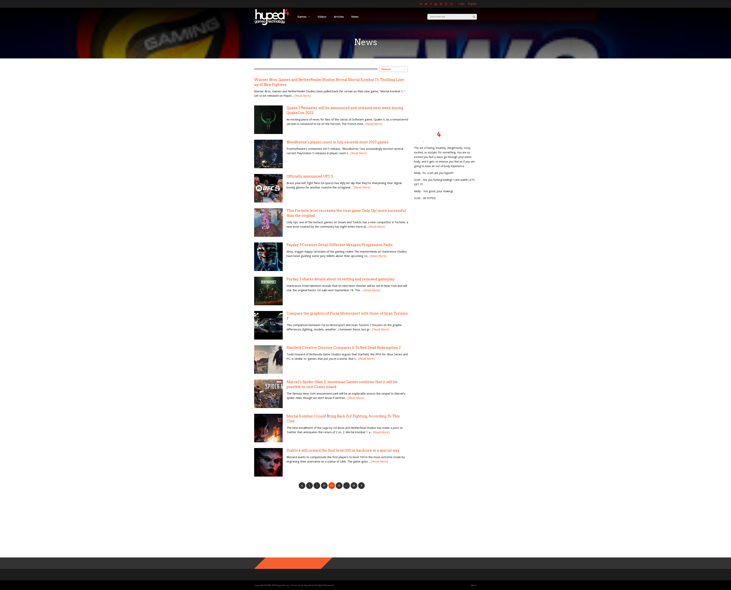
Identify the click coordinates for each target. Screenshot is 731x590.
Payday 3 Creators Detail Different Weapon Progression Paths (339, 245)
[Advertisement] (445, 90)
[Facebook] (431, 4)
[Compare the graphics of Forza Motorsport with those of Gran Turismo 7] (268, 338)
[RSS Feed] (421, 4)
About (474, 585)
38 (354, 485)
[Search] (474, 17)
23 (339, 485)
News (354, 16)
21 (324, 485)
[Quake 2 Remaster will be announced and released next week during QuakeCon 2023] (268, 133)
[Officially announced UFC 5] (268, 201)
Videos (322, 16)
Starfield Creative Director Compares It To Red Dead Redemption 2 (343, 348)
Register (472, 3)
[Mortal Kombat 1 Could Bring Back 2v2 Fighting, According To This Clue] (268, 441)
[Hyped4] (272, 24)
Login (461, 3)
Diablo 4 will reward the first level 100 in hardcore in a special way (342, 450)
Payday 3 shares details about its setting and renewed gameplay (340, 279)
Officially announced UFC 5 (309, 176)
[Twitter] (426, 4)
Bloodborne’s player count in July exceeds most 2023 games (337, 142)
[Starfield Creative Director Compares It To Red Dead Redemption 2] (268, 373)
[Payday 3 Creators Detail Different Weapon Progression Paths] (268, 270)
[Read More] (302, 95)
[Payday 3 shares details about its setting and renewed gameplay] (268, 304)
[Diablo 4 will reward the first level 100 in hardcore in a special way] (268, 475)
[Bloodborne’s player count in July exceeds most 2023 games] (268, 167)
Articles (339, 16)
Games (301, 16)
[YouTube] (435, 4)
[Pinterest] (441, 4)
